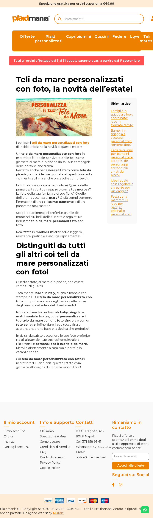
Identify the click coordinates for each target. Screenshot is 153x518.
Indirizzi (9, 441)
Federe (119, 36)
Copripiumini (78, 36)
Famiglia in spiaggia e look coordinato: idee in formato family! (122, 118)
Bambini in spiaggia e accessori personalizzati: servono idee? (121, 138)
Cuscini (102, 36)
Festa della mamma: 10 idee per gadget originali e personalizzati (121, 205)
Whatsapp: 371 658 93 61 (94, 447)
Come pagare (50, 441)
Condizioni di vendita (55, 447)
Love (135, 36)
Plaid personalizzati (48, 38)
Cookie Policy (50, 468)
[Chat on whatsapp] (145, 509)
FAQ (43, 452)
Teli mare (145, 38)
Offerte (27, 36)
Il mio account (14, 431)
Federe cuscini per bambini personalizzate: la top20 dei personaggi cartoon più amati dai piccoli (122, 162)
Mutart (58, 513)
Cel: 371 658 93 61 (88, 441)
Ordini (8, 436)
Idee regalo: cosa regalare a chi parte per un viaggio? (122, 186)
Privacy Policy (50, 462)
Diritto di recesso (52, 457)
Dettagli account (16, 447)
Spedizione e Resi (53, 436)
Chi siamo (47, 431)
